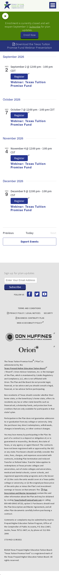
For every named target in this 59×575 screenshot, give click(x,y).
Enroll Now (29, 35)
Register (19, 76)
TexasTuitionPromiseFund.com (28, 500)
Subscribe (35, 26)
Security (48, 313)
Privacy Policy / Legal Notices (24, 313)
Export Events (30, 241)
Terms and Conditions (29, 308)
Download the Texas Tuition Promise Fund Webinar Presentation (29, 45)
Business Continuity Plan (31, 318)
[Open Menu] (52, 5)
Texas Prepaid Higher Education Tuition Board (25, 368)
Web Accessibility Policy (29, 323)
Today (30, 233)
